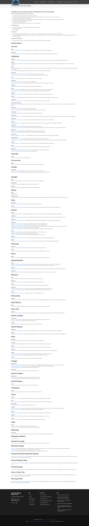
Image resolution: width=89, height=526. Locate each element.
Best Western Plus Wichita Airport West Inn (19, 241)
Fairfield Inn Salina (14, 232)
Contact (30, 496)
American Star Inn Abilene (16, 398)
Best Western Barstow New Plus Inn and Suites (20, 63)
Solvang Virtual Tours (15, 443)
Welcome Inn (13, 184)
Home (30, 494)
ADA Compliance (32, 498)
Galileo (54, 519)
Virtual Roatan (14, 469)
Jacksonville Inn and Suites (16, 172)
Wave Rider (13, 378)
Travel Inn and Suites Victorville (17, 151)
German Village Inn (15, 340)
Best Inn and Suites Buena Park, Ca (18, 74)
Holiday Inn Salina (14, 233)
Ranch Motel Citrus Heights (16, 126)
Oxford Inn (13, 358)
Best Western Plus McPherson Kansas (18, 228)
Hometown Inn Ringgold (16, 187)
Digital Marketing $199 (44, 502)
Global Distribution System (44, 504)
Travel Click (46, 521)
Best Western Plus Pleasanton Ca (17, 119)
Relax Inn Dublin (14, 180)
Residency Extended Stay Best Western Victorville (20, 149)
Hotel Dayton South (15, 347)
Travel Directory (32, 504)
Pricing (43, 519)
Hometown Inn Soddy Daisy (16, 391)
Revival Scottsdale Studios (16, 53)
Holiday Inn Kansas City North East (18, 288)
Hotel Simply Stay (14, 306)
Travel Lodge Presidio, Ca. (16, 123)
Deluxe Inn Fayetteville (15, 319)
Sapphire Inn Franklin (15, 324)
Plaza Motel (13, 343)
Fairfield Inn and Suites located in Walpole (19, 265)
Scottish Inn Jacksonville (16, 170)
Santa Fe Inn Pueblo (15, 157)
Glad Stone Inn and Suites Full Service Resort (19, 330)
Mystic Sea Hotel (14, 377)
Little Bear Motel (14, 433)
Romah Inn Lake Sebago (16, 257)
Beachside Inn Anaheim (15, 60)
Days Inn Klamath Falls (15, 366)
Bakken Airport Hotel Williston (17, 334)
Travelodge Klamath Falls (16, 367)
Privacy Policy (31, 502)
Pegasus (45, 519)
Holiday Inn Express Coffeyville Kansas (18, 217)
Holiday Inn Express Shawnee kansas (18, 237)
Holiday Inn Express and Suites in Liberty (19, 285)
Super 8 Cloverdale (15, 81)
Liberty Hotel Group (15, 438)
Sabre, (48, 519)
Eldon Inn (13, 278)
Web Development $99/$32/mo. (46, 496)
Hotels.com (38, 521)
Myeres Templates (15, 449)
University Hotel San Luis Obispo (17, 140)
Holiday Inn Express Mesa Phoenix (17, 50)
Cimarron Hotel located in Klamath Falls (18, 364)
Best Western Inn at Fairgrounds (17, 312)
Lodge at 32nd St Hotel (15, 130)
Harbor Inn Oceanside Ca (16, 109)
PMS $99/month (43, 494)
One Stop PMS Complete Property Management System (22, 481)
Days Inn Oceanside (15, 108)
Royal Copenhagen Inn (15, 143)
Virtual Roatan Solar (15, 463)
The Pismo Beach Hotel (15, 116)
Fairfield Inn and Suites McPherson (18, 223)
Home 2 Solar (13, 474)
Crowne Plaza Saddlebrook (16, 299)
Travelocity (42, 521)
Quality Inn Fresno (14, 89)
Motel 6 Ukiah (14, 146)
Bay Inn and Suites (14, 132)
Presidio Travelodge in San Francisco (18, 135)
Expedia (34, 521)
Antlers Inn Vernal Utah (15, 426)
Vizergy (29, 521)
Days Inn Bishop (14, 70)
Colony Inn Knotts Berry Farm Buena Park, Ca (20, 75)
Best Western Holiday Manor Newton (18, 207)
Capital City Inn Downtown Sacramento (18, 127)
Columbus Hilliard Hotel (15, 355)
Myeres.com (13, 448)
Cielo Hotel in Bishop (15, 68)
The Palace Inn (14, 370)
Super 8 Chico (14, 78)
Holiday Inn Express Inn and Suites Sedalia (19, 293)
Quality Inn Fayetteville (15, 320)
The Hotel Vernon (14, 419)
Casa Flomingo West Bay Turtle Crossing (19, 456)
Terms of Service (32, 500)
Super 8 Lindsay (14, 97)
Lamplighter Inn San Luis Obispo (17, 138)
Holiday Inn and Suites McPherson (18, 225)
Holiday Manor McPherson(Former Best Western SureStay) (22, 226)
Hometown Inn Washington (16, 204)
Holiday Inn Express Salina (16, 234)
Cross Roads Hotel (14, 385)
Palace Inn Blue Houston (16, 408)
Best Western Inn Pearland (16, 416)
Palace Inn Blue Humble (15, 412)
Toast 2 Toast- (14, 289)
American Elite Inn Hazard (16, 251)
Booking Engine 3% (43, 498)
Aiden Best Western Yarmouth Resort (18, 272)
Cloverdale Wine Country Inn (16, 83)
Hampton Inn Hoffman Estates (17, 197)
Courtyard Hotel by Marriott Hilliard (18, 353)
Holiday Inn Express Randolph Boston (18, 264)
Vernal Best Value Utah (15, 427)
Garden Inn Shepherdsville (16, 247)
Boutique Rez (13, 451)
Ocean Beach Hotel (15, 104)
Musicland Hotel (14, 113)
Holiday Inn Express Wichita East (17, 213)
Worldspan (51, 519)
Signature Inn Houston (15, 409)
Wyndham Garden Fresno (16, 90)
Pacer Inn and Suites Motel (16, 350)
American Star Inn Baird (15, 401)
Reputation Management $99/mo (46, 500)
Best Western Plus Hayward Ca (17, 94)
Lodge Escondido (14, 86)
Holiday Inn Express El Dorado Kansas (18, 220)
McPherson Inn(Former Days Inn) (17, 227)
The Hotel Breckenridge (15, 405)
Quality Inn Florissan (15, 282)
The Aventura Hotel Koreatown (17, 100)
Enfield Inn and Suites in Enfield (17, 164)
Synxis (49, 521)
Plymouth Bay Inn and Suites (16, 268)
